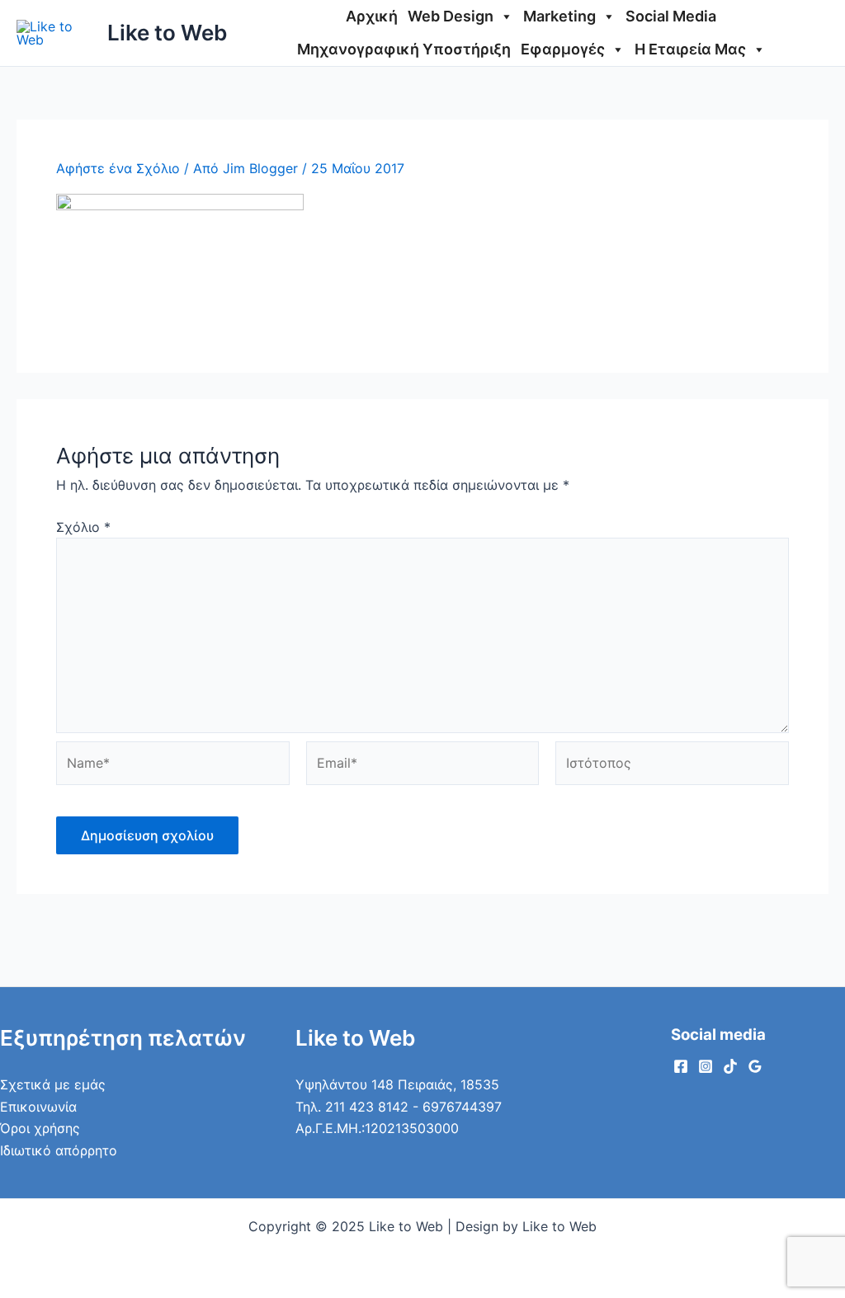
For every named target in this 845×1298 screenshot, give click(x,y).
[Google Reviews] (755, 1066)
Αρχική (372, 16)
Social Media (670, 16)
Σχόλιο (83, 527)
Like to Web (167, 32)
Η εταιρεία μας (690, 49)
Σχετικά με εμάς (53, 1084)
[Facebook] (680, 1066)
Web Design (450, 16)
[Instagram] (705, 1066)
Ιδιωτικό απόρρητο (58, 1150)
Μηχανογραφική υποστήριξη (404, 49)
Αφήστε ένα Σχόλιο (118, 168)
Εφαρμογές (563, 49)
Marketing (559, 16)
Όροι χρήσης (40, 1128)
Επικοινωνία (38, 1106)
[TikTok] (730, 1066)
